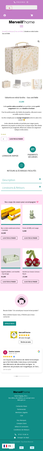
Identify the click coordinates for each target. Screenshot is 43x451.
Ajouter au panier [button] (9, 238)
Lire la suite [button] (7, 370)
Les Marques (10, 31)
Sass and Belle (19, 31)
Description (8, 180)
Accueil (4, 31)
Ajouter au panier (16, 139)
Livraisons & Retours (13, 187)
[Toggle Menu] (21, 26)
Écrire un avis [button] (26, 342)
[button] (38, 41)
